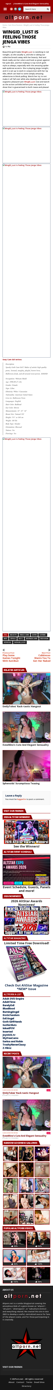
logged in (21, 799)
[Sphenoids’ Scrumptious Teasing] (26, 765)
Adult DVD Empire (13, 998)
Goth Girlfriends (12, 1021)
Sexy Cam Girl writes (12, 359)
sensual (7, 642)
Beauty (13, 635)
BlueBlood (9, 1008)
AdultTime (9, 1002)
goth (34, 635)
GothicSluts (9, 1025)
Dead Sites (39, 1382)
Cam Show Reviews (15, 25)
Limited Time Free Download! (26, 943)
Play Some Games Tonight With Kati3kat (11, 657)
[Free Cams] (26, 108)
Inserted (8, 1031)
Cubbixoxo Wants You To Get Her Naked (41, 657)
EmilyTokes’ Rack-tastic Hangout (22, 706)
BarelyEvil (8, 1005)
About (11, 1382)
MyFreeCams (31, 639)
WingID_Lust (26, 52)
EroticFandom (11, 1015)
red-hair (44, 639)
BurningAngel (11, 1012)
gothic (43, 635)
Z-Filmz (7, 1048)
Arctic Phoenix (11, 1095)
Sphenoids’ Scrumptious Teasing (21, 783)
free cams (24, 635)
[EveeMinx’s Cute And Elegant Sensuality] (26, 727)
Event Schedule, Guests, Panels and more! (26, 889)
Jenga (13, 639)
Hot (5, 639)
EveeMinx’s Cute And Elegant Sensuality (26, 744)
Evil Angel (8, 1018)
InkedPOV (9, 1028)
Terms (29, 1382)
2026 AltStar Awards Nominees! (26, 903)
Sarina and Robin (13, 1041)
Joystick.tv (9, 1035)
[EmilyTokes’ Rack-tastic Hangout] (26, 688)
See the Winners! (26, 846)
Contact (20, 1382)
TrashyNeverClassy (14, 1044)
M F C (21, 639)
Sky (9, 46)
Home (5, 25)
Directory (26, 1386)
